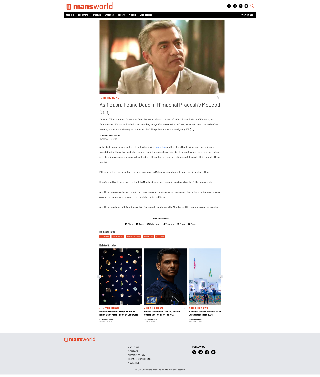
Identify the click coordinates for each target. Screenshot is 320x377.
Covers (121, 14)
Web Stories (146, 14)
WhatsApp (155, 224)
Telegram (170, 224)
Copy (193, 224)
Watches (109, 14)
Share (131, 224)
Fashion (70, 14)
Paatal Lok (160, 146)
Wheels (132, 14)
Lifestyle (96, 14)
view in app (248, 14)
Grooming (83, 14)
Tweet (142, 224)
